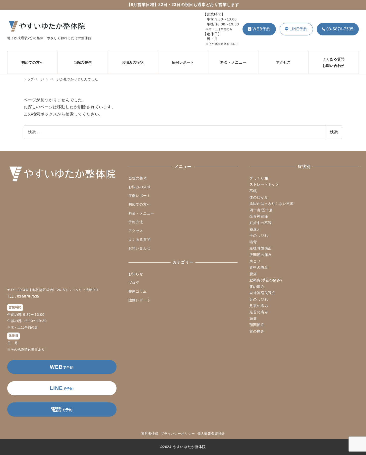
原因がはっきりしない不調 (271, 204)
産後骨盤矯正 (260, 248)
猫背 (253, 242)
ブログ (133, 283)
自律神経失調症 (262, 293)
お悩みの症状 (139, 187)
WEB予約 (261, 29)
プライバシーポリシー (178, 434)
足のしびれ (258, 299)
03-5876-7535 (340, 29)
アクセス (135, 231)
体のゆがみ (258, 197)
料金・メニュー (141, 213)
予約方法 (135, 222)
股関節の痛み (260, 255)
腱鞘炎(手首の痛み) (265, 280)
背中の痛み (258, 267)
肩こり (254, 261)
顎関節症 (256, 325)
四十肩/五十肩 (261, 210)
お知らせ (135, 274)
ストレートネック (264, 184)
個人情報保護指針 (211, 434)
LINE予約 (299, 29)
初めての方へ (139, 204)
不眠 (253, 191)
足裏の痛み (258, 306)
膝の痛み (256, 287)
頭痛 (253, 319)
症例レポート (139, 196)
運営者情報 (149, 434)
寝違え (254, 229)
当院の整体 (137, 178)
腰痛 (253, 274)
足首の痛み (258, 312)
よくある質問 (139, 239)
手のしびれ (258, 235)
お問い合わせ (139, 248)
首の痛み (256, 331)
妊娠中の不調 (260, 223)
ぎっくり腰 (258, 178)
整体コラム (137, 291)
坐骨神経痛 (258, 216)
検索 (334, 132)
